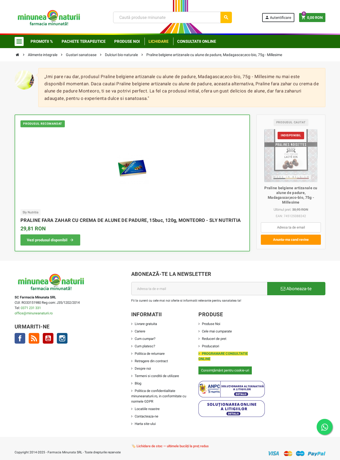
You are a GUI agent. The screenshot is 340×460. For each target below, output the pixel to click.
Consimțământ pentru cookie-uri (225, 370)
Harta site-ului (145, 424)
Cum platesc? (145, 346)
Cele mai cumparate (217, 331)
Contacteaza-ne (146, 416)
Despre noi (143, 368)
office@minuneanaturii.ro (34, 313)
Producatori (210, 346)
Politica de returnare (150, 354)
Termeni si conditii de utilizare (157, 376)
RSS (34, 338)
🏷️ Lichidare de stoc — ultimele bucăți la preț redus (170, 446)
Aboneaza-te (298, 288)
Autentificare (278, 17)
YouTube (48, 338)
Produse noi (127, 41)
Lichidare (158, 41)
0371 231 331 (31, 308)
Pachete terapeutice (83, 41)
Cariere (140, 331)
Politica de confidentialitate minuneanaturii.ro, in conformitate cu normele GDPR (158, 396)
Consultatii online (196, 41)
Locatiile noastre (147, 409)
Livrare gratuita (146, 324)
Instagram (62, 338)
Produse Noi (211, 324)
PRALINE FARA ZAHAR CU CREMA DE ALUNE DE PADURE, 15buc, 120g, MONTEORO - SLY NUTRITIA (130, 220)
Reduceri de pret (214, 339)
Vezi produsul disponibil (47, 240)
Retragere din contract (151, 361)
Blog (138, 383)
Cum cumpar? (145, 339)
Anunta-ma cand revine (291, 240)
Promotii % (42, 41)
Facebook (20, 338)
